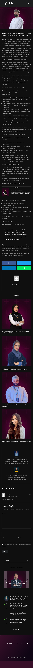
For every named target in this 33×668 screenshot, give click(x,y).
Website (19, 537)
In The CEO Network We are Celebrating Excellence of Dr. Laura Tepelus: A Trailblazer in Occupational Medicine (16, 476)
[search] (27, 561)
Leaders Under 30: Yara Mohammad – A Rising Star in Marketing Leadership (16, 442)
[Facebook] (15, 643)
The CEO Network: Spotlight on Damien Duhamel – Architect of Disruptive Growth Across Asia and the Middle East (19, 598)
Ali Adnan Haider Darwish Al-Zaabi (10, 39)
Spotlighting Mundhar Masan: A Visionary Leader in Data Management (14, 405)
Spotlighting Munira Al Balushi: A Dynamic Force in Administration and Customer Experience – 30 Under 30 (14, 368)
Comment (4, 513)
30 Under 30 (4, 31)
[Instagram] (17, 643)
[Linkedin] (21, 643)
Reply (30, 494)
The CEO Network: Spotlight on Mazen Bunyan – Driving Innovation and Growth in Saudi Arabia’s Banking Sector (19, 613)
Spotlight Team (16, 285)
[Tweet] (24, 263)
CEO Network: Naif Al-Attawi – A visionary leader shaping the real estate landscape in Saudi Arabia (18, 621)
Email (3, 537)
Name (3, 531)
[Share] (9, 263)
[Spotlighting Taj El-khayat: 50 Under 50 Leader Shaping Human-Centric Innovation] (16, 579)
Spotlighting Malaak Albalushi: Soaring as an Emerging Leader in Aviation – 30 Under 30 (20, 192)
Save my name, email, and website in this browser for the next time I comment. (16, 545)
